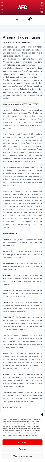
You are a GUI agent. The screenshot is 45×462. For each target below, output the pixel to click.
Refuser (22, 449)
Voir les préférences (22, 456)
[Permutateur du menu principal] (16, 19)
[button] (41, 414)
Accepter (22, 442)
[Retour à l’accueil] (22, 7)
